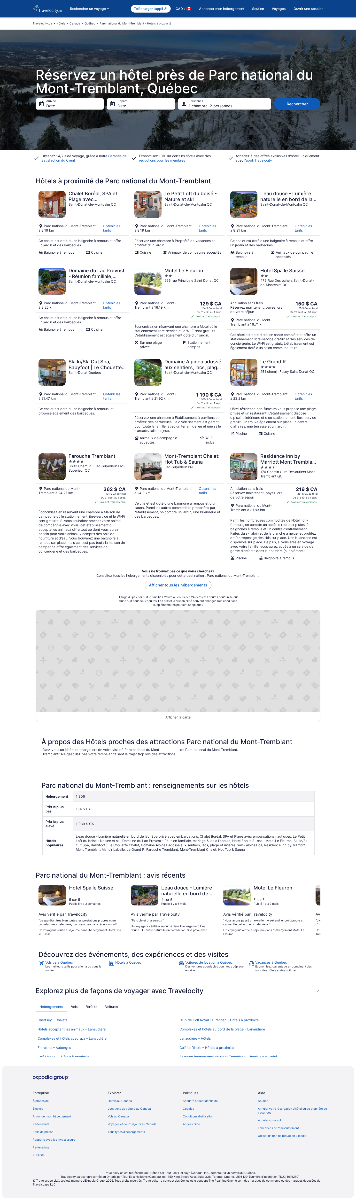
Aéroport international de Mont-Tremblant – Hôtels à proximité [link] (228, 1057)
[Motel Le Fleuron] (178, 309)
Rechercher (297, 103)
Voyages (279, 9)
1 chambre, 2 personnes (210, 105)
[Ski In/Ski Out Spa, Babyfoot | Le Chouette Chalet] (82, 401)
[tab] (51, 1006)
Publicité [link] (39, 1155)
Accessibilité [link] (191, 1124)
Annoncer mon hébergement (221, 9)
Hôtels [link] (60, 23)
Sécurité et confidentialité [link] (200, 1101)
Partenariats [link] (41, 1124)
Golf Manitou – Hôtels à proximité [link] (64, 1057)
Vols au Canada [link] (118, 1116)
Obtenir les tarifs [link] (111, 228)
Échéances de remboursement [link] (278, 1128)
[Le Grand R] (273, 401)
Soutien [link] (263, 1101)
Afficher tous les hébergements (178, 585)
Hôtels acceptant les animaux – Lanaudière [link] (72, 1029)
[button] (178, 991)
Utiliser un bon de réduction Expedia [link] (282, 1136)
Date (50, 105)
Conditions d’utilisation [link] (198, 1116)
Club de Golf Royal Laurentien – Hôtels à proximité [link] (219, 1020)
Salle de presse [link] (43, 1132)
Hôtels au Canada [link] (120, 1101)
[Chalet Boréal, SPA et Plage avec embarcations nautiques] (82, 225)
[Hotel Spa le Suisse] (273, 309)
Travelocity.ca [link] (42, 23)
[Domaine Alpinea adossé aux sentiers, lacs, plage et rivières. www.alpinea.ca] (178, 401)
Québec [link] (90, 23)
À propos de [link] (41, 1101)
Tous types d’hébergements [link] (126, 1132)
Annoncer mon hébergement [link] (52, 1116)
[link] (73, 966)
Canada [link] (75, 23)
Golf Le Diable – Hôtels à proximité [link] (206, 1047)
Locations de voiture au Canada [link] (129, 1108)
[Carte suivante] (314, 910)
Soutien (258, 9)
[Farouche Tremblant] (82, 506)
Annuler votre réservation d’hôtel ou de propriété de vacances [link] (292, 1110)
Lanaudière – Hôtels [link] (195, 1038)
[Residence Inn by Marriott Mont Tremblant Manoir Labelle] (273, 506)
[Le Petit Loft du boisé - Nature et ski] (178, 225)
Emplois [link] (38, 1108)
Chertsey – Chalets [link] (52, 1020)
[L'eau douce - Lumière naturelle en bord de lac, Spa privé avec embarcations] (273, 225)
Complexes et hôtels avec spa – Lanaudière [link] (72, 1038)
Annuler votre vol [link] (269, 1120)
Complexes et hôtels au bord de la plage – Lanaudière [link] (222, 1029)
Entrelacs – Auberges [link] (54, 1047)
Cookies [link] (188, 1108)
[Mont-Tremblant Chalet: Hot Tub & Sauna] (178, 506)
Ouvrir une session (308, 9)
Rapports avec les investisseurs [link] (54, 1139)
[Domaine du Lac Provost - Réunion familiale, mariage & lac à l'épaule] (82, 309)
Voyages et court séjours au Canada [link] (132, 1124)
